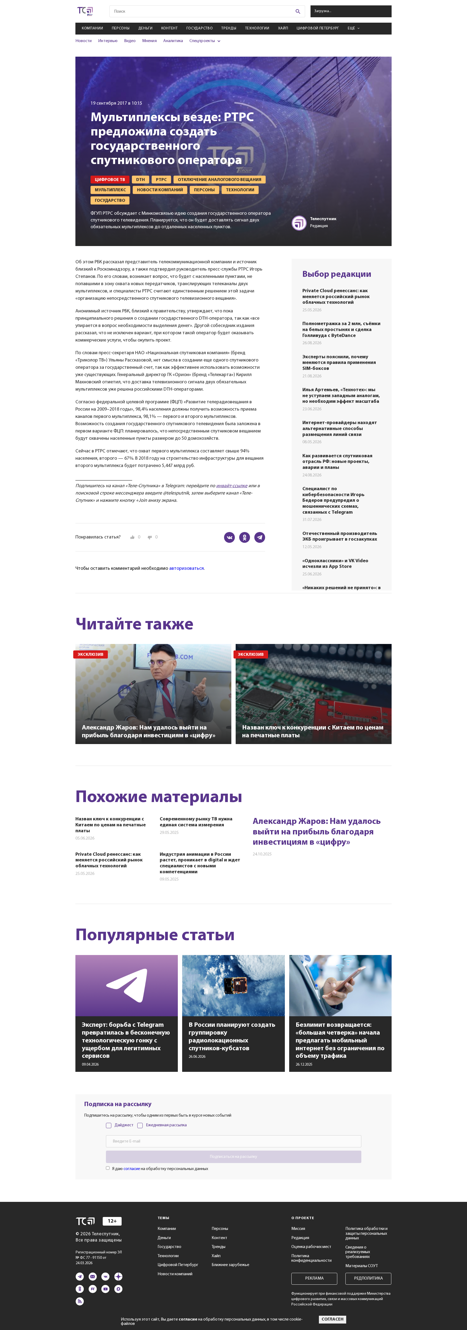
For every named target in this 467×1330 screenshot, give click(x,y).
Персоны (121, 28)
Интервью (107, 41)
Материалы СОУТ (361, 1266)
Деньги (145, 28)
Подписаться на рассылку (233, 1157)
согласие (132, 1169)
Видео (130, 41)
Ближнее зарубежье (230, 1265)
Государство (199, 28)
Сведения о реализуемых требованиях (357, 1252)
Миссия (298, 1229)
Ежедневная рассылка (166, 1125)
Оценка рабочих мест (311, 1247)
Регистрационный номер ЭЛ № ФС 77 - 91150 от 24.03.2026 (99, 1257)
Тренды (228, 28)
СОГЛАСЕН (332, 1319)
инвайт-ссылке (231, 486)
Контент (169, 28)
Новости (83, 41)
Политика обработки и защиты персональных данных (366, 1233)
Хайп (283, 28)
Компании (92, 28)
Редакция (300, 1238)
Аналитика (173, 41)
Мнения (149, 41)
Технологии (257, 28)
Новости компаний (175, 1274)
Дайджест (124, 1125)
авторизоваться (186, 568)
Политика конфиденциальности (311, 1258)
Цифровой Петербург (318, 28)
